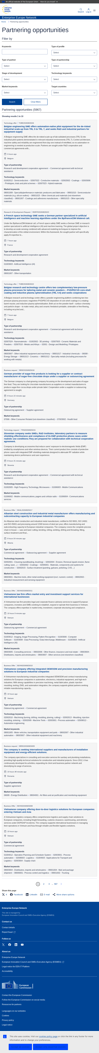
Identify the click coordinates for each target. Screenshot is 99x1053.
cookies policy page (48, 1036)
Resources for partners (11, 1004)
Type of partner (9, 60)
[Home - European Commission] (7, 9)
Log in (88, 12)
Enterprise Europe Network (14, 908)
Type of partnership (60, 60)
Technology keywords (61, 73)
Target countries (58, 87)
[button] (5, 894)
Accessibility (7, 971)
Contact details (8, 927)
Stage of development (12, 73)
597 (55, 884)
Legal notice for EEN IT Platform (15, 967)
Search (81, 12)
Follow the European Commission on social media (23, 1000)
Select (56, 53)
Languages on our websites (14, 1011)
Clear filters (36, 102)
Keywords (6, 47)
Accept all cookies (20, 1047)
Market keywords (10, 87)
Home (3, 22)
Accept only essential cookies (50, 1047)
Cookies (5, 1016)
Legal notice (7, 1025)
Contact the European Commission (17, 995)
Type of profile (57, 47)
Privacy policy (8, 1020)
